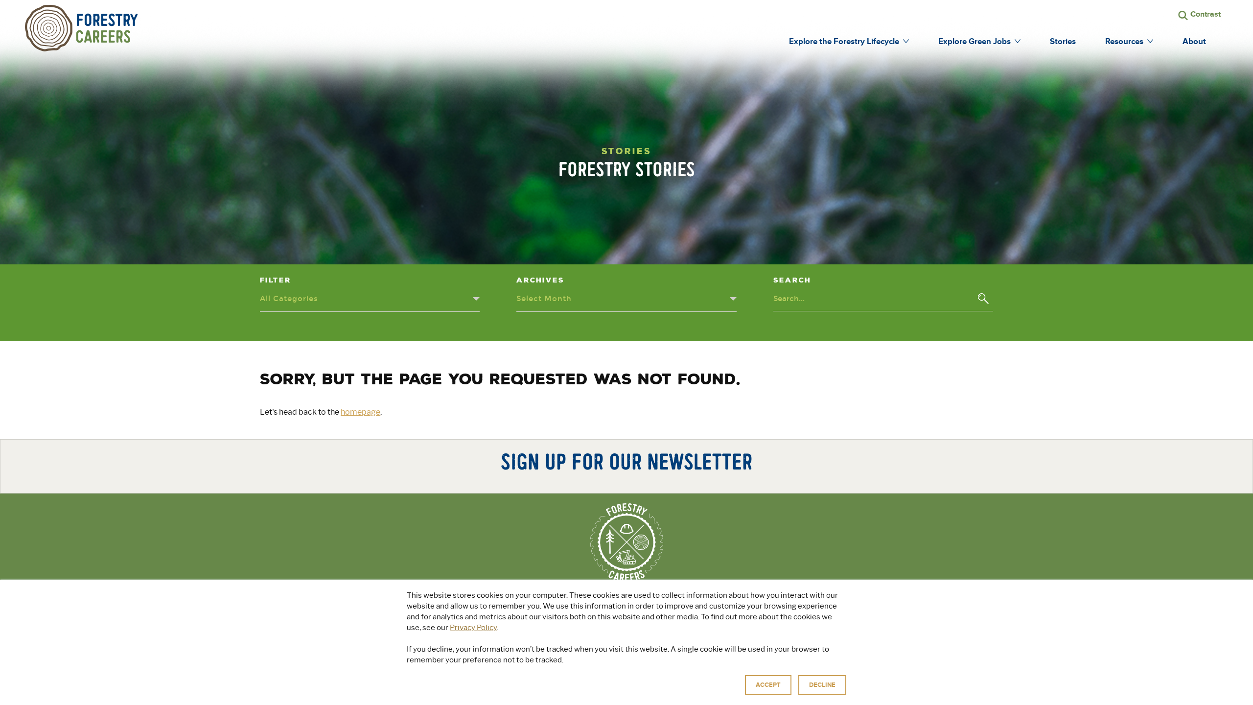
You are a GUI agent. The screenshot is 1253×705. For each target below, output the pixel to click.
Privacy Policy (473, 627)
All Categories (289, 298)
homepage (360, 412)
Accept (768, 685)
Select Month (544, 298)
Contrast (1205, 14)
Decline (822, 685)
